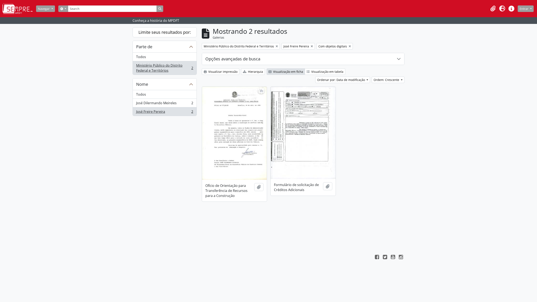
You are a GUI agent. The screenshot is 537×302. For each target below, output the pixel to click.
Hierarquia (255, 72)
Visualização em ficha (287, 72)
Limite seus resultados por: (164, 32)
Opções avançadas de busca (232, 59)
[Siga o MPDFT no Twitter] (384, 257)
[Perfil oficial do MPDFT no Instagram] (400, 257)
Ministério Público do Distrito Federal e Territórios (164, 68)
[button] (493, 8)
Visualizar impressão (222, 72)
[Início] (19, 9)
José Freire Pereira (164, 112)
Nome (142, 84)
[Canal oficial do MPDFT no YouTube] (392, 257)
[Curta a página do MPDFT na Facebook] (377, 257)
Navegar (44, 9)
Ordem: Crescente (387, 80)
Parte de (144, 46)
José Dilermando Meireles (164, 104)
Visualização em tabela (326, 72)
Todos (141, 57)
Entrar (524, 9)
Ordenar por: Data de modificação (341, 80)
